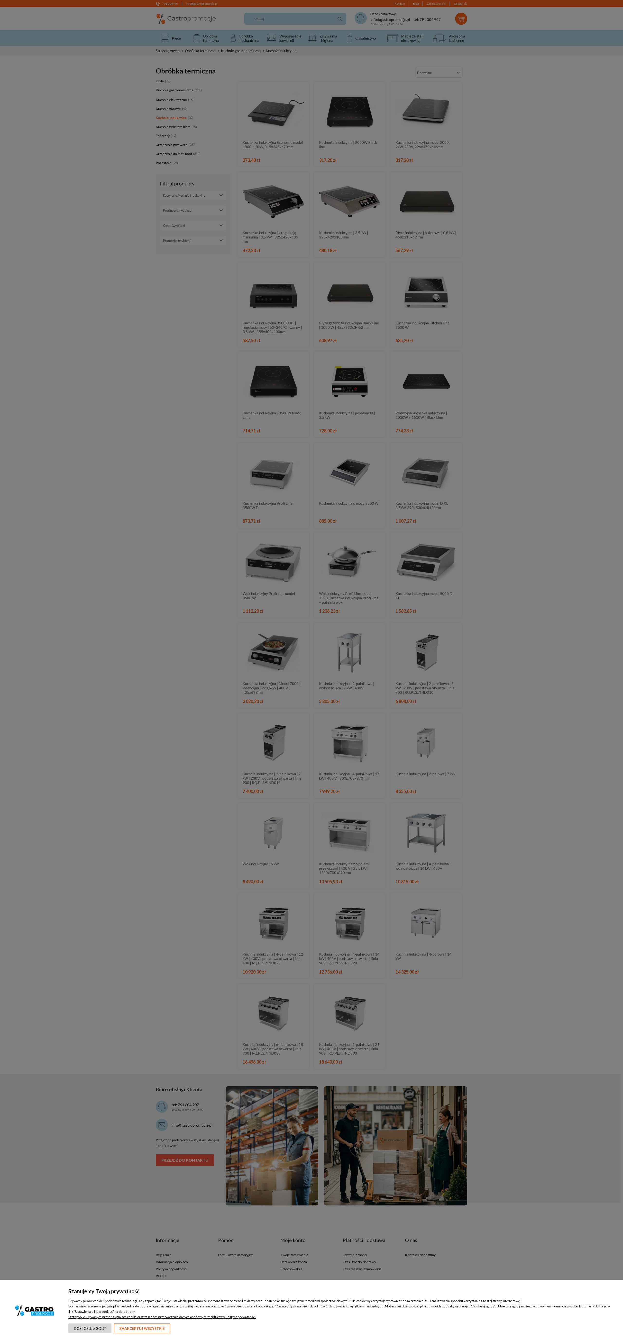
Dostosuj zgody (90, 1328)
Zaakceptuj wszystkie (142, 1328)
